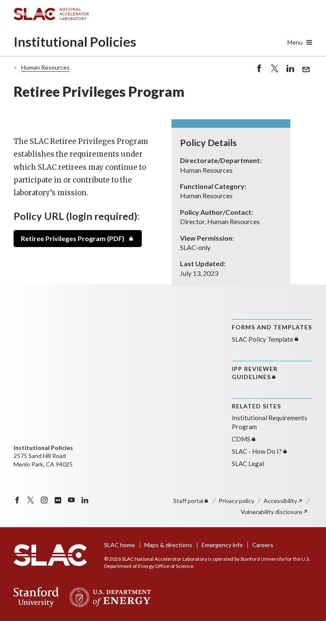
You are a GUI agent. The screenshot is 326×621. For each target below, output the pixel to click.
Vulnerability (271, 511)
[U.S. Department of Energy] (107, 597)
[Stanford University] (36, 597)
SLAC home (119, 544)
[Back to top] (306, 594)
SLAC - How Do (257, 451)
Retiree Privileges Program (72, 238)
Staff (188, 500)
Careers (262, 544)
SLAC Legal (248, 463)
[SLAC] (50, 555)
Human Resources (45, 67)
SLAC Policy (262, 339)
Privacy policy (236, 500)
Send (304, 74)
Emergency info (222, 544)
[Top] (306, 473)
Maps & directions (168, 544)
